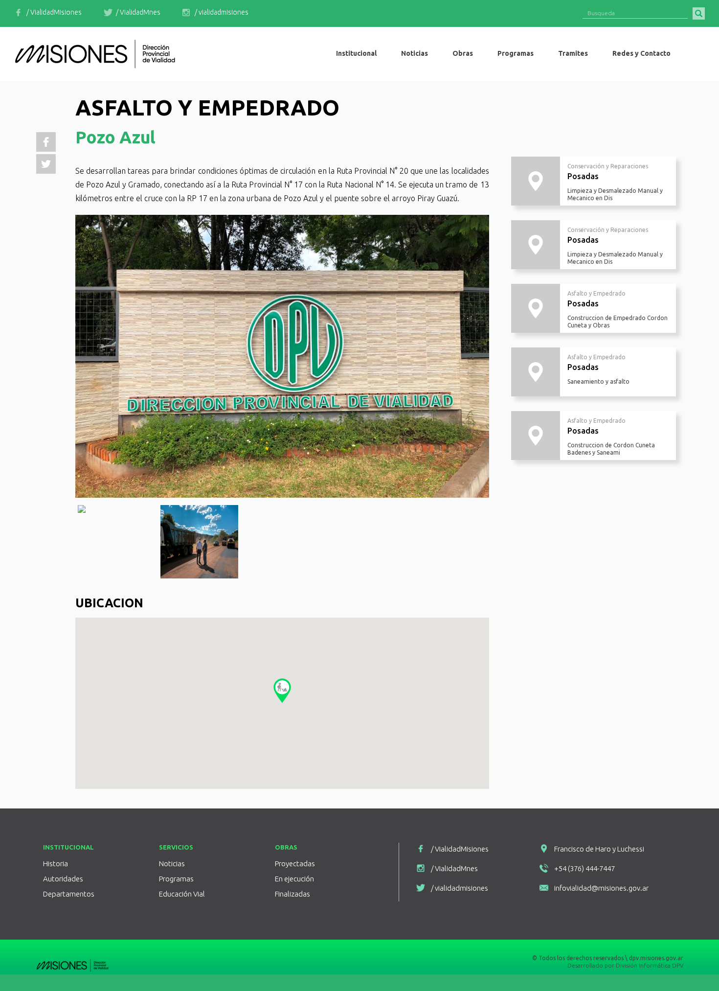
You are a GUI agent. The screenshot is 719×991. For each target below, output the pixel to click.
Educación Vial (182, 894)
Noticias (172, 864)
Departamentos (68, 894)
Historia (55, 864)
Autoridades (63, 879)
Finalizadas (292, 894)
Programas (176, 879)
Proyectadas (295, 864)
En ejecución (294, 879)
